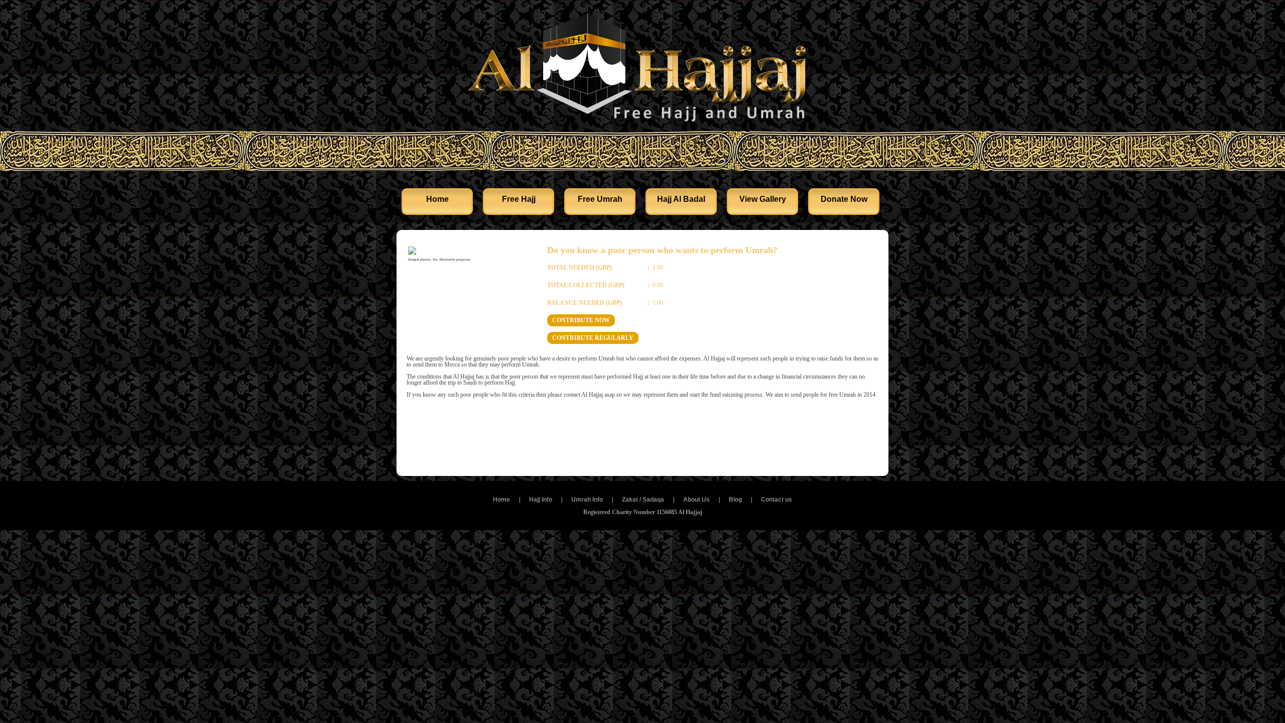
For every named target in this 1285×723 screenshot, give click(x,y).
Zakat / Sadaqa (643, 499)
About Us (696, 499)
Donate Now (844, 199)
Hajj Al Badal (681, 199)
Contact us (776, 499)
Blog (735, 499)
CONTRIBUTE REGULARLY (592, 337)
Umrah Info (587, 499)
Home (437, 199)
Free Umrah (600, 199)
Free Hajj (519, 199)
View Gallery (762, 199)
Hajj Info (540, 499)
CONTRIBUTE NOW (581, 320)
